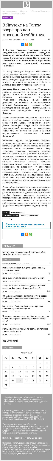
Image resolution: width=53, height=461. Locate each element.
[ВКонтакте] (22, 44)
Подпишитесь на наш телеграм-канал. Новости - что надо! (25, 225)
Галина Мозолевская (10, 263)
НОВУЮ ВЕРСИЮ (23, 254)
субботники (33, 216)
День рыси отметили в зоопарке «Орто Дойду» (23, 278)
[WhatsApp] (30, 44)
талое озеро (8, 219)
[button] (48, 4)
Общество (8, 18)
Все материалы (10, 341)
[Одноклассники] (26, 44)
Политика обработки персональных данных (22, 438)
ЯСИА (4, 274)
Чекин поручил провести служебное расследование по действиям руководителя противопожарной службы (25, 318)
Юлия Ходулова (14, 40)
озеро (23, 216)
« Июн (5, 388)
